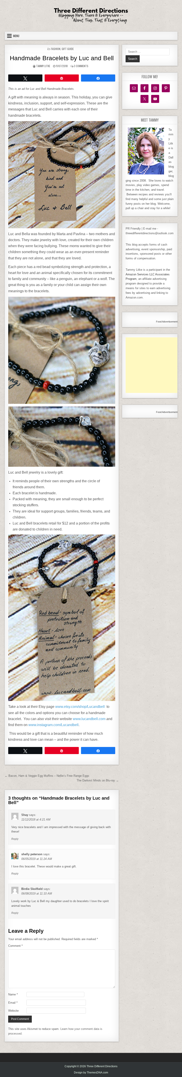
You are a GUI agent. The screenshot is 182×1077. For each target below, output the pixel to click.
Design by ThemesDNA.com (91, 1072)
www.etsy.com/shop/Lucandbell (80, 707)
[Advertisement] (154, 365)
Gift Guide (68, 49)
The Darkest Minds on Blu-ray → (98, 780)
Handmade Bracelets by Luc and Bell (62, 58)
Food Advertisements (167, 321)
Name (13, 994)
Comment (15, 945)
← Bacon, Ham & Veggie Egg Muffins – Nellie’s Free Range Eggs (47, 775)
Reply (14, 839)
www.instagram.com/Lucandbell (53, 725)
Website (13, 1010)
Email (13, 1002)
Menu (16, 36)
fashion (55, 49)
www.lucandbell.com (89, 719)
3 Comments (81, 66)
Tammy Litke (43, 66)
